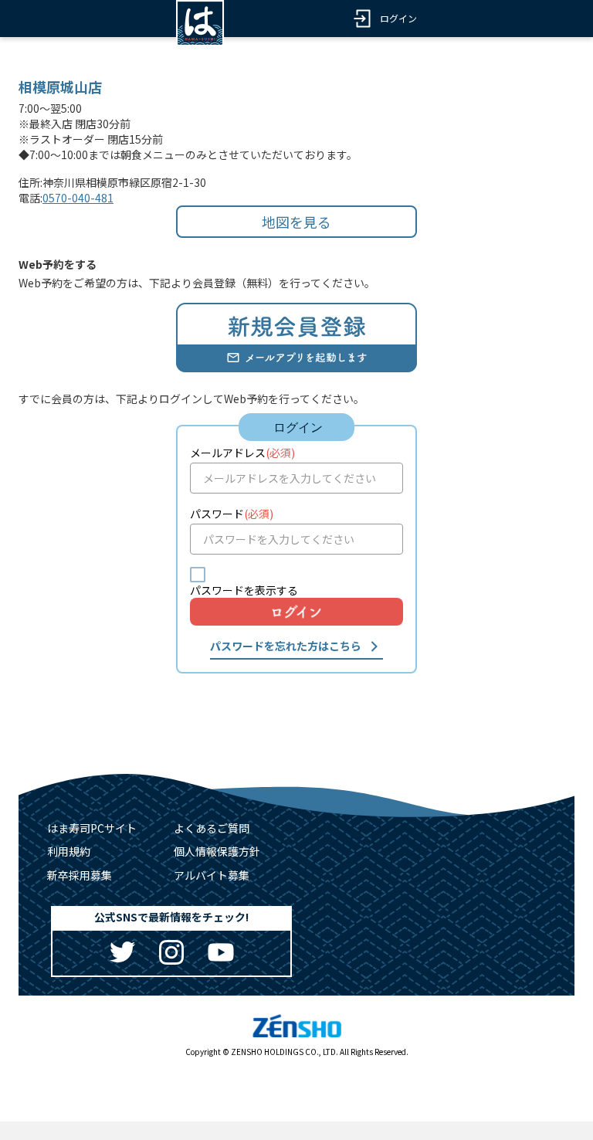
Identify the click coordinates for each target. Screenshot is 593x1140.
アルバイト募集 (211, 875)
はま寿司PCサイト (92, 828)
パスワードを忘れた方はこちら (285, 645)
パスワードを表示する (244, 590)
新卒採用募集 (79, 875)
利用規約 (68, 851)
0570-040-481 (78, 197)
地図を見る (296, 222)
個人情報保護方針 (217, 851)
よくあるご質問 (211, 828)
